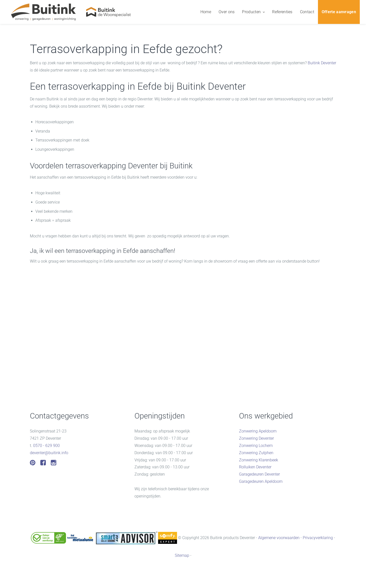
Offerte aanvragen (339, 11)
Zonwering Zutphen (256, 452)
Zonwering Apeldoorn (258, 431)
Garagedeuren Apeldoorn (261, 481)
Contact (307, 11)
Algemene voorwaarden (279, 537)
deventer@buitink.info (49, 452)
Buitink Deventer (322, 63)
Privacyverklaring (318, 537)
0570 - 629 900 (46, 445)
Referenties (282, 11)
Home (205, 11)
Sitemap (182, 555)
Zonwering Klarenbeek (258, 460)
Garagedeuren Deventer (259, 474)
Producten (251, 11)
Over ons (227, 11)
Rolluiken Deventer (255, 467)
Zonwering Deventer (256, 438)
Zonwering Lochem (256, 445)
